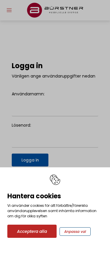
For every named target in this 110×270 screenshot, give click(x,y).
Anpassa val (75, 231)
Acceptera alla (32, 231)
